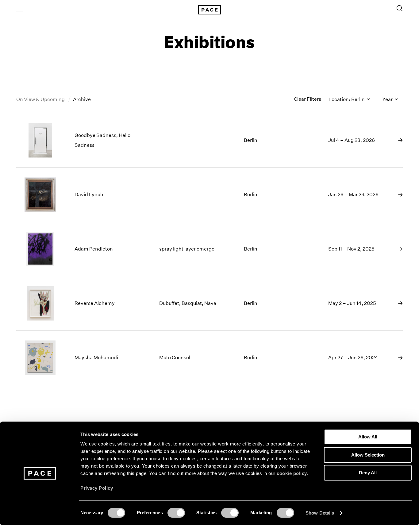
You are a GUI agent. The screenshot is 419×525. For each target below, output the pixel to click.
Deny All (368, 472)
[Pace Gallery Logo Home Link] (209, 9)
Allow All (367, 436)
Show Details (320, 512)
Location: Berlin (347, 99)
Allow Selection (368, 454)
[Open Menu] (19, 9)
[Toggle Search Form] (400, 8)
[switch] (176, 513)
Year (388, 99)
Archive (82, 99)
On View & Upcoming (41, 99)
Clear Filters (307, 99)
